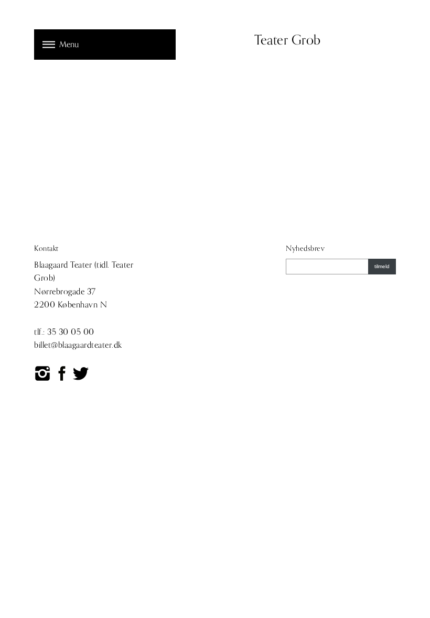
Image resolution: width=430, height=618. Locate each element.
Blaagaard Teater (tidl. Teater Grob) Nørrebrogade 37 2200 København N (83, 285)
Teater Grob (287, 40)
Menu (69, 44)
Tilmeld (382, 266)
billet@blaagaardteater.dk (78, 345)
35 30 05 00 (70, 332)
